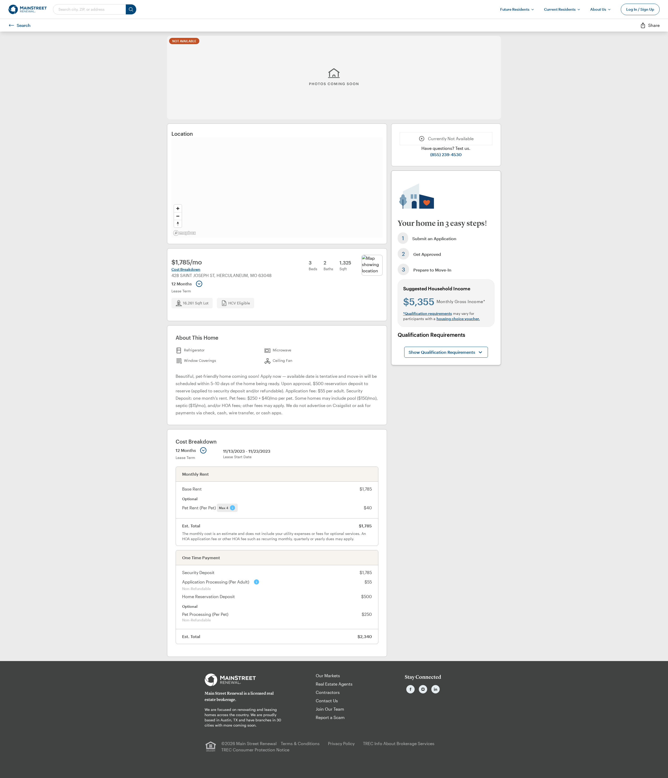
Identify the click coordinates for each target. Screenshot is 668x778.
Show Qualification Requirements (442, 352)
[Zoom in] (178, 208)
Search (24, 25)
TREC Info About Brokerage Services (398, 743)
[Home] (27, 9)
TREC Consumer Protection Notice (255, 749)
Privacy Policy (341, 743)
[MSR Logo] (245, 680)
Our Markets (328, 675)
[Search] (131, 9)
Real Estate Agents (334, 683)
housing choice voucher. (458, 318)
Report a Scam (330, 717)
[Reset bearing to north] (178, 223)
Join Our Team (330, 708)
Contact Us (327, 700)
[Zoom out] (178, 216)
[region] (277, 187)
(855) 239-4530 (446, 154)
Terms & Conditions (300, 743)
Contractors (328, 692)
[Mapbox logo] (184, 233)
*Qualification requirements (427, 313)
